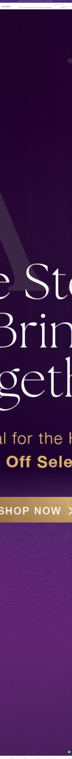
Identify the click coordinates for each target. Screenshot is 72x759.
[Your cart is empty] (63, 4)
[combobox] (65, 8)
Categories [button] (21, 7)
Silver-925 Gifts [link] (40, 7)
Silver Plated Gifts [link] (34, 7)
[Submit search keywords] (61, 7)
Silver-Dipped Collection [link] (48, 7)
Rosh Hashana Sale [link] (26, 7)
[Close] (64, 2)
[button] (62, 4)
